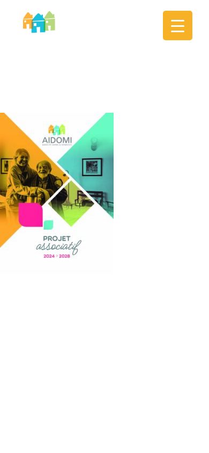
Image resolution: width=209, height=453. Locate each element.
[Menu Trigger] (177, 25)
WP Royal (168, 287)
